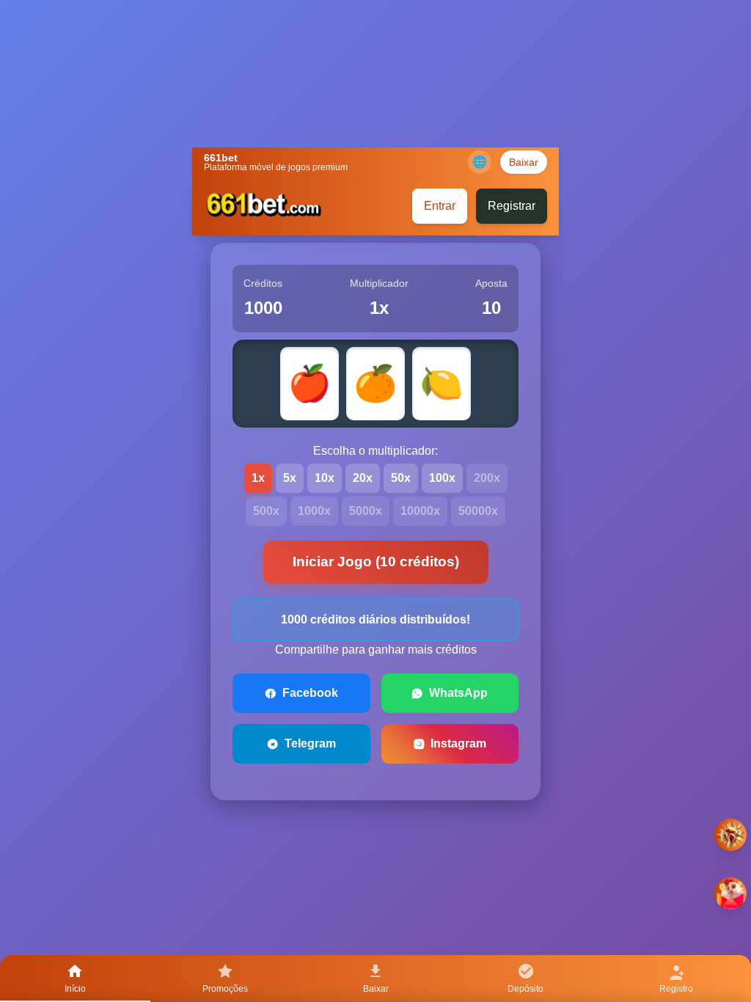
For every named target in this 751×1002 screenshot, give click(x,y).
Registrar (511, 206)
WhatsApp (458, 693)
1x (258, 478)
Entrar (439, 206)
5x (289, 478)
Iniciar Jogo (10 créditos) (376, 561)
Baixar (523, 162)
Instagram (458, 743)
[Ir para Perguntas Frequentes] (730, 835)
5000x (365, 511)
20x (363, 478)
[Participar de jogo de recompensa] (730, 893)
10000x (420, 511)
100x (442, 478)
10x (324, 478)
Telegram (310, 743)
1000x (314, 511)
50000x (478, 511)
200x (487, 478)
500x (266, 511)
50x (401, 478)
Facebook (310, 693)
